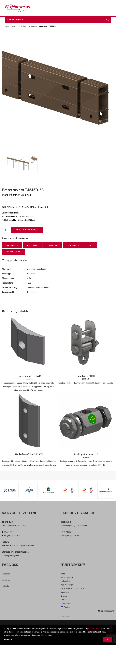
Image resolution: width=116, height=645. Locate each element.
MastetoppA (13, 252)
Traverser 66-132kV (18, 26)
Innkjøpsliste (66, 603)
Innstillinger (8, 640)
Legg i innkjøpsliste (27, 230)
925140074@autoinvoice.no (23, 545)
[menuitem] (87, 607)
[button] (109, 8)
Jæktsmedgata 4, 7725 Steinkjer (74, 525)
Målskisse (12, 245)
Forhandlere (65, 581)
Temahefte (73, 245)
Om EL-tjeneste (67, 577)
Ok (107, 640)
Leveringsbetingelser (10, 555)
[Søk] (107, 20)
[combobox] (54, 20)
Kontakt (64, 599)
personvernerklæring (94, 629)
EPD (91, 245)
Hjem (7, 26)
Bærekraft (65, 592)
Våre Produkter (67, 585)
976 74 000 (8, 532)
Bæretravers (32, 26)
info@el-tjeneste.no (12, 535)
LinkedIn (5, 586)
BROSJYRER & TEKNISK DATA (72, 588)
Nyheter (64, 596)
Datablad (52, 245)
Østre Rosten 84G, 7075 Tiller (14, 525)
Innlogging (65, 616)
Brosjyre (32, 245)
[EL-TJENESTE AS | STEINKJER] (17, 8)
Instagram (6, 580)
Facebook (6, 573)
